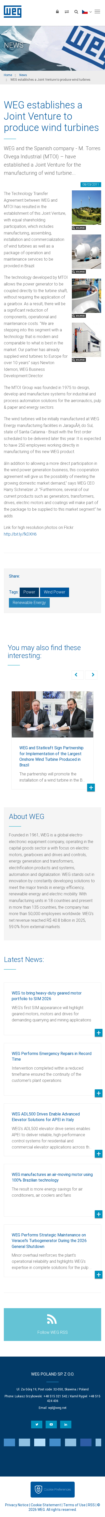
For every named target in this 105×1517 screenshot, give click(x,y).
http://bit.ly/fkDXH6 (20, 534)
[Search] (76, 11)
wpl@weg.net (57, 1408)
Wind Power (54, 592)
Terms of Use (74, 1505)
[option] (52, 736)
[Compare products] (67, 11)
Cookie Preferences (57, 1489)
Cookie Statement (46, 1505)
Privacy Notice (17, 1505)
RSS (91, 1505)
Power (29, 592)
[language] (87, 11)
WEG (11, 11)
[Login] (57, 11)
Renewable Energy (29, 602)
